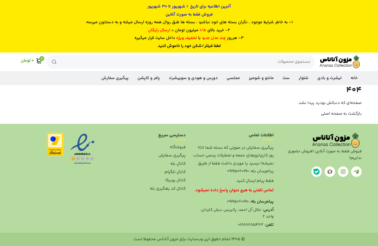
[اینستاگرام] (343, 171)
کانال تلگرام (175, 172)
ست (286, 78)
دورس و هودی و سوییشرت (193, 78)
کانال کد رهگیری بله (168, 188)
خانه (354, 78)
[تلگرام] (356, 171)
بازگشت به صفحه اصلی (341, 114)
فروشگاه (178, 147)
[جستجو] (54, 61)
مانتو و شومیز (261, 78)
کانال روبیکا (175, 180)
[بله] (316, 171)
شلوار (304, 78)
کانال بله (178, 164)
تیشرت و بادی (329, 78)
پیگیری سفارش (115, 78)
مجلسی (233, 78)
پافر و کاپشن (149, 78)
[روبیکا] (330, 171)
